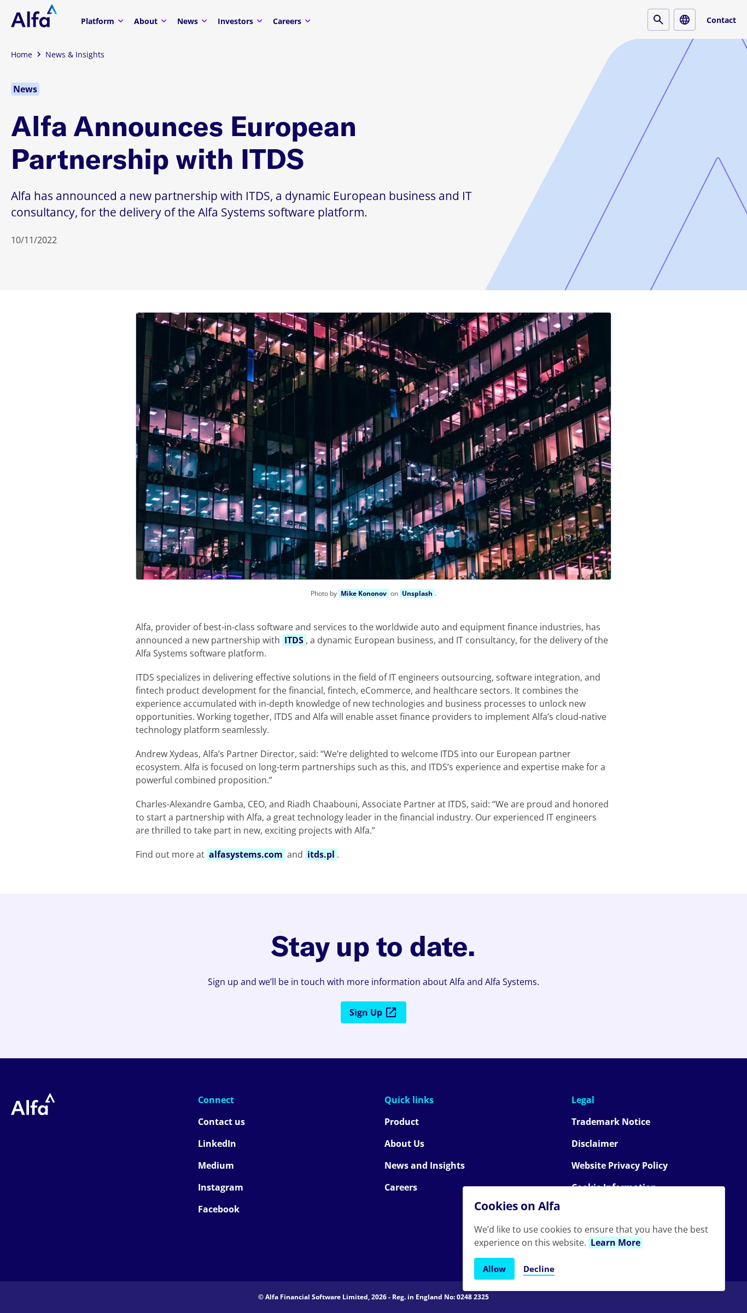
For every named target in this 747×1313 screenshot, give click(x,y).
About (145, 21)
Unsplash (417, 593)
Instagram (220, 1187)
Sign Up (365, 1012)
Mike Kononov (364, 593)
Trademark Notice (610, 1122)
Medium (216, 1165)
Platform (97, 21)
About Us (404, 1144)
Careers (287, 21)
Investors (235, 21)
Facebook (219, 1209)
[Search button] (658, 20)
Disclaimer (594, 1144)
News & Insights (74, 54)
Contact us (221, 1122)
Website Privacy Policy (619, 1165)
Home (21, 54)
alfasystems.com (246, 854)
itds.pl (321, 854)
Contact (721, 20)
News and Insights (424, 1165)
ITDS (294, 640)
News (187, 21)
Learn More (615, 1242)
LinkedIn (217, 1144)
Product (401, 1122)
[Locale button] (685, 20)
